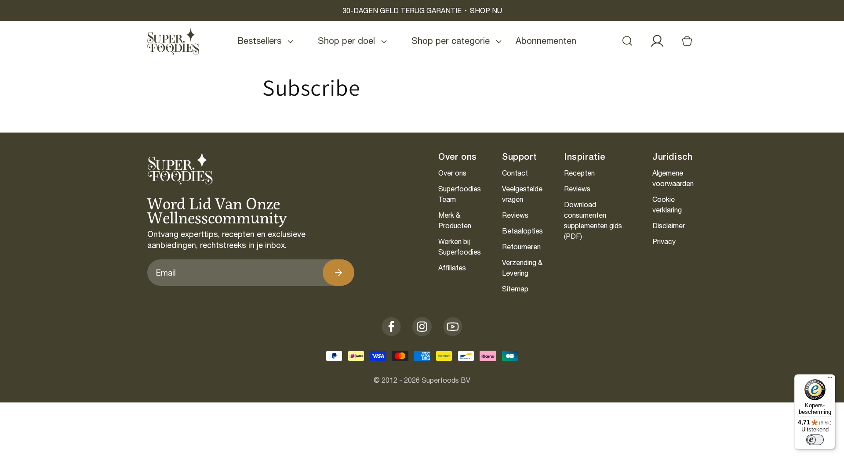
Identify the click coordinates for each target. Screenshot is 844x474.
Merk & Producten (454, 220)
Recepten (579, 173)
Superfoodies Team (459, 194)
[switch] (815, 439)
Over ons (452, 173)
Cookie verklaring (667, 204)
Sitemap (515, 289)
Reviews (515, 215)
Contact (515, 173)
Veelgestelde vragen (522, 194)
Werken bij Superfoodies (459, 246)
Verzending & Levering (522, 268)
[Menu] (830, 379)
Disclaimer (668, 226)
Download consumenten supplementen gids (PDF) (593, 220)
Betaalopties (522, 231)
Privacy (664, 241)
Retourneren (521, 247)
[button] (627, 40)
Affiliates (452, 268)
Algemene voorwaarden (673, 178)
